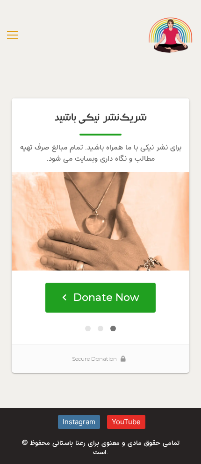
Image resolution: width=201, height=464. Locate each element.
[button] (12, 35)
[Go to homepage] (170, 35)
